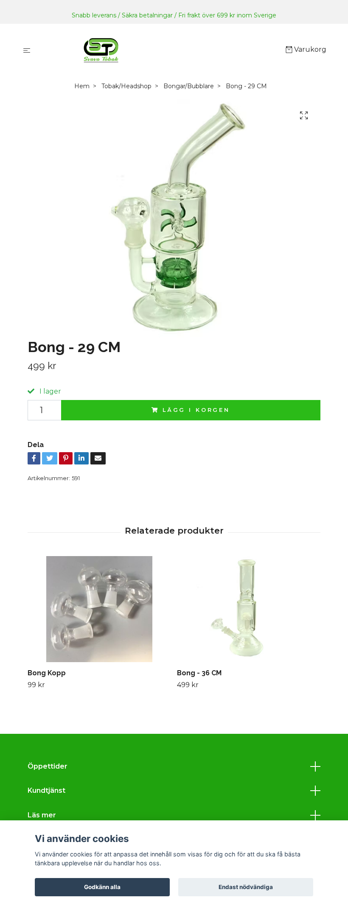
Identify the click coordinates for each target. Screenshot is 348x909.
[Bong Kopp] (99, 609)
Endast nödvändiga (246, 887)
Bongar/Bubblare (188, 86)
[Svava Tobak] (160, 50)
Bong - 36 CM (199, 673)
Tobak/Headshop (126, 86)
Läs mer (42, 815)
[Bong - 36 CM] (248, 609)
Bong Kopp (47, 673)
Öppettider (47, 766)
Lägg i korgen (196, 410)
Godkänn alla (102, 887)
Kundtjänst (46, 790)
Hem (82, 86)
